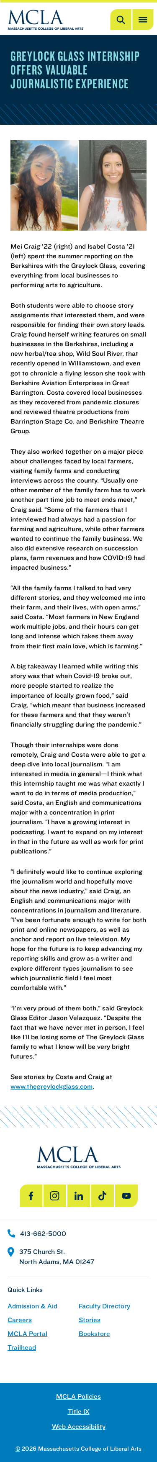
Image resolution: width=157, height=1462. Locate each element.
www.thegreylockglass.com (51, 1086)
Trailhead (22, 1348)
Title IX (79, 1412)
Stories (89, 1320)
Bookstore (94, 1334)
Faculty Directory (104, 1306)
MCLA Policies (78, 1396)
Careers (20, 1320)
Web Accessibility (79, 1427)
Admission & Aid (32, 1306)
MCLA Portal (27, 1334)
